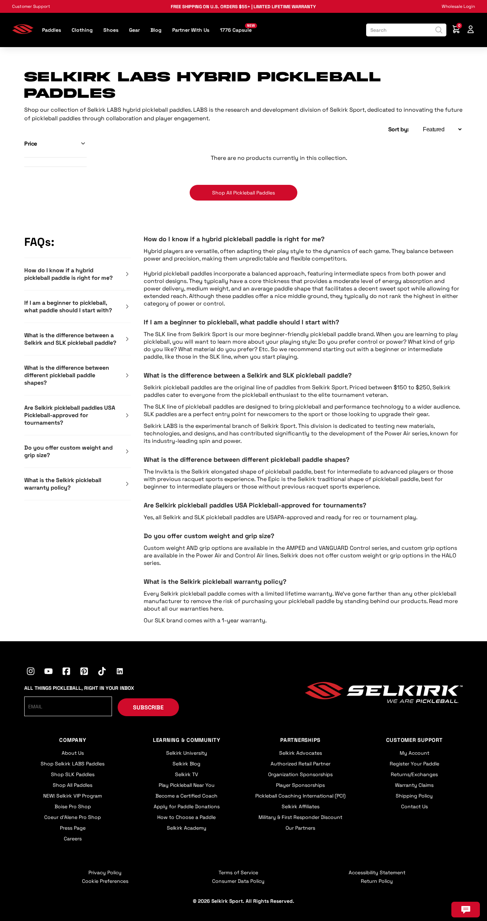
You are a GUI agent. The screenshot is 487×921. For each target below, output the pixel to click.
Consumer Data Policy (238, 881)
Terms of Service (238, 872)
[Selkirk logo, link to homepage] (23, 32)
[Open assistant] (465, 909)
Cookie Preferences (105, 881)
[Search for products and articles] (438, 29)
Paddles (51, 30)
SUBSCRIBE (148, 707)
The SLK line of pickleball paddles (189, 406)
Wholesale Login (458, 6)
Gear (134, 30)
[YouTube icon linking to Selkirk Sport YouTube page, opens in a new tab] (48, 672)
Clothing (82, 30)
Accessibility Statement (377, 872)
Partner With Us (190, 30)
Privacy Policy (105, 872)
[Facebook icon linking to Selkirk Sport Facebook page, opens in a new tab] (66, 672)
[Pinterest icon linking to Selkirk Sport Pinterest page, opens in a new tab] (84, 672)
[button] (55, 143)
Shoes (110, 30)
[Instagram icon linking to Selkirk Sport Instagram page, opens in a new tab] (30, 672)
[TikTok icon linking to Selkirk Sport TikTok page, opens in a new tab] (102, 672)
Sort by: (398, 129)
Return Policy (377, 881)
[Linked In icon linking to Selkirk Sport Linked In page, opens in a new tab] (119, 672)
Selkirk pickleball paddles (178, 387)
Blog (156, 30)
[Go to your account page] (470, 30)
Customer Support (31, 6)
